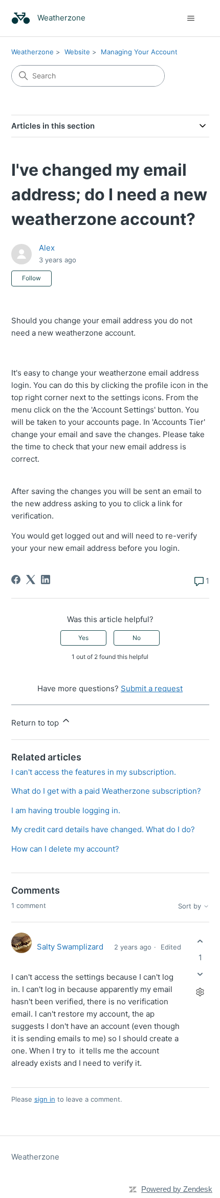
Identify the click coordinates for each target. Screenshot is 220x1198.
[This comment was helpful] (200, 942)
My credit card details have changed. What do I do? (103, 829)
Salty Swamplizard (70, 947)
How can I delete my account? (65, 849)
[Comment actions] (200, 992)
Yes (83, 638)
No (137, 638)
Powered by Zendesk (176, 1189)
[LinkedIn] (45, 579)
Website (77, 52)
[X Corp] (30, 579)
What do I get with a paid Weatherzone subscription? (106, 791)
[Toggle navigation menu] (191, 18)
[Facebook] (15, 579)
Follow (31, 278)
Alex (47, 248)
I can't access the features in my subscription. (93, 772)
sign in (44, 1099)
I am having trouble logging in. (65, 810)
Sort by (190, 906)
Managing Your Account (139, 52)
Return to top (36, 723)
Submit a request (152, 688)
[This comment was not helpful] (200, 974)
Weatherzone (32, 52)
